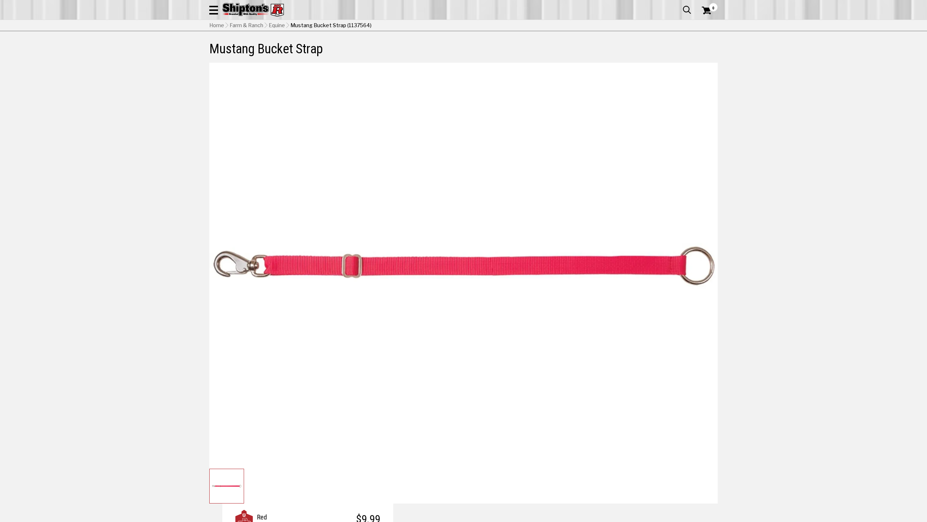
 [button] (687, 10)
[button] (213, 9)
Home (216, 25)
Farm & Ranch (246, 25)
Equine (277, 25)
